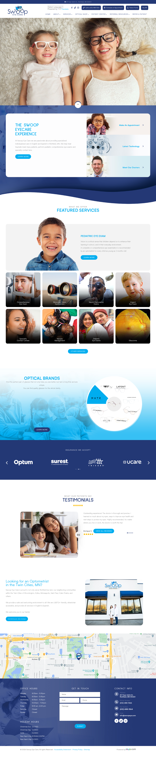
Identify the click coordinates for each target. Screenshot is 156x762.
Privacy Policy (77, 749)
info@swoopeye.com (128, 715)
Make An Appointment (129, 125)
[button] (75, 469)
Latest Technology (131, 146)
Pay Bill (144, 8)
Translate (65, 9)
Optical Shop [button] (81, 14)
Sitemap (87, 749)
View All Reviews (104, 531)
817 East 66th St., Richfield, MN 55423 (78, 2)
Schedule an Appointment (114, 8)
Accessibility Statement (62, 749)
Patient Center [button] (99, 14)
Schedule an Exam (17, 619)
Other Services (78, 351)
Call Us (92, 8)
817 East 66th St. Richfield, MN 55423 (127, 696)
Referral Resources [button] (119, 14)
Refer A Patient (140, 14)
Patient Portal (133, 8)
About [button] (56, 14)
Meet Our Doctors (131, 167)
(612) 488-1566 (126, 703)
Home (47, 14)
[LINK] (23, 273)
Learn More (23, 156)
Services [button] (67, 14)
